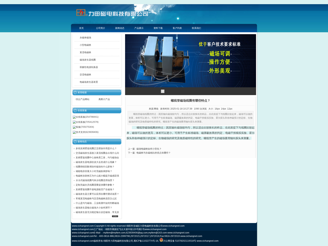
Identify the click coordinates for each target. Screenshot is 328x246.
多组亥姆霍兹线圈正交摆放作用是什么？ (96, 148)
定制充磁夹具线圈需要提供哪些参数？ (95, 185)
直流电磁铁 (85, 52)
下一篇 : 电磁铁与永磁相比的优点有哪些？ (149, 152)
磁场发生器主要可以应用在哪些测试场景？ (97, 194)
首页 (81, 28)
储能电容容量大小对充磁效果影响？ (94, 171)
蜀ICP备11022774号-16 (146, 241)
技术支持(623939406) (87, 132)
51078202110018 (184, 241)
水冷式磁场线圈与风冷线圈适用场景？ (95, 180)
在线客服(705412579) (87, 122)
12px (229, 108)
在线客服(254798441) (87, 117)
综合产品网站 (82, 99)
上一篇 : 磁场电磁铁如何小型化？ (145, 148)
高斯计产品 (104, 99)
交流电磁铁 (85, 74)
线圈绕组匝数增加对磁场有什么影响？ (95, 166)
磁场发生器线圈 (88, 59)
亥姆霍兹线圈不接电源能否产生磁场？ (95, 189)
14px (223, 108)
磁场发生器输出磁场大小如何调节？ (94, 207)
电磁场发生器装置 (89, 82)
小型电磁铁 (85, 45)
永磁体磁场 (85, 37)
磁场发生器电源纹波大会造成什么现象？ (96, 162)
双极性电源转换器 (89, 67)
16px (217, 108)
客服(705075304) (85, 127)
